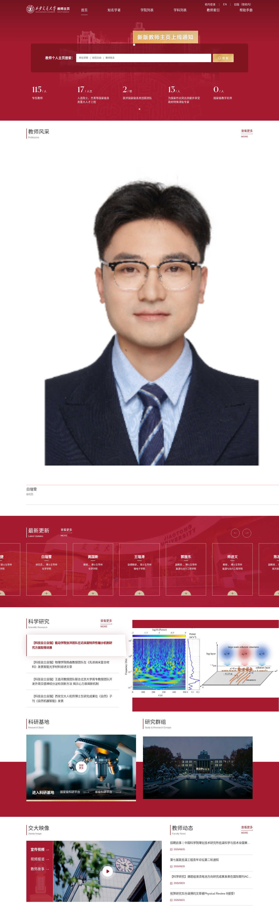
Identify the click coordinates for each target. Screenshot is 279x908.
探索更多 (81, 474)
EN (225, 4)
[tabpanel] (49, 93)
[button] (34, 212)
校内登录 (210, 4)
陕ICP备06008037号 (152, 684)
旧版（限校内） (243, 4)
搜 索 (225, 58)
